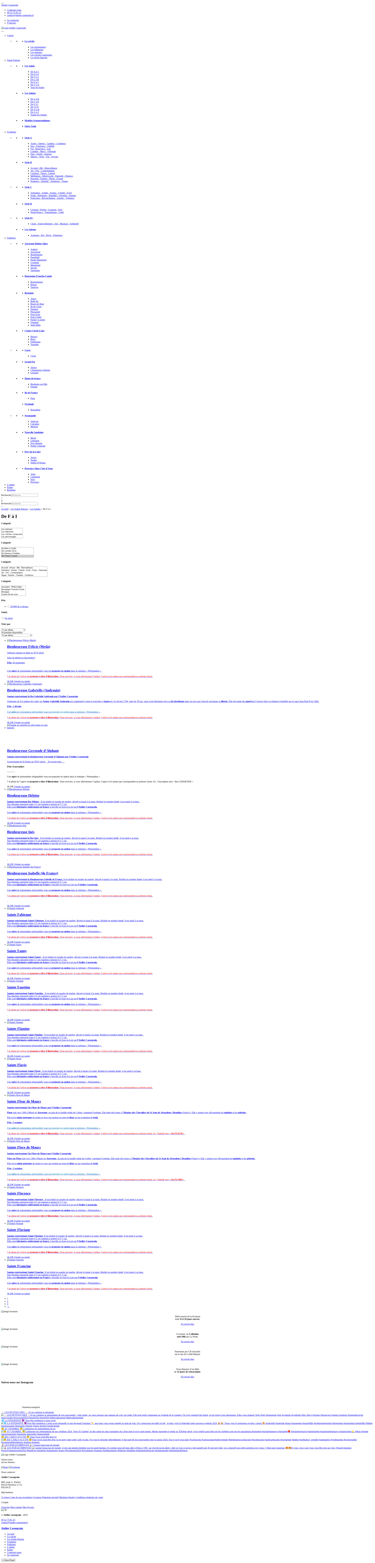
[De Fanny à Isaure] (17, 556)
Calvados (34, 424)
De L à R (34, 79)
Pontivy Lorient (37, 320)
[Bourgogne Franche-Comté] (13, 589)
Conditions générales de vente (89, 1497)
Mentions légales (67, 1497)
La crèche (29, 41)
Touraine (34, 344)
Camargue (35, 477)
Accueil (4, 509)
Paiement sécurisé (50, 1497)
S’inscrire (11, 23)
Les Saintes (30, 93)
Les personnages (38, 47)
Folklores (11, 238)
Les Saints (30, 66)
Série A (28, 138)
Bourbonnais (36, 254)
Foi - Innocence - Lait (40, 149)
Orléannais (35, 342)
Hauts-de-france (33, 378)
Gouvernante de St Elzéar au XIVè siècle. (27, 761)
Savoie (33, 268)
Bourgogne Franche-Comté (38, 276)
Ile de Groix (36, 306)
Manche (34, 426)
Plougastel (35, 312)
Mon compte (16, 1507)
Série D (28, 204)
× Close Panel (8, 1560)
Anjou (33, 457)
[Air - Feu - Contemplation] (24, 573)
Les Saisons (30, 229)
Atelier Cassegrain (9, 5)
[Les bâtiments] (12, 532)
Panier (10, 487)
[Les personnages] (12, 537)
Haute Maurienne (38, 260)
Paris (32, 398)
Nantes (33, 460)
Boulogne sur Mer (38, 384)
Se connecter (13, 20)
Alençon (34, 421)
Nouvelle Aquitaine (34, 432)
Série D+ (29, 218)
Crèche (10, 35)
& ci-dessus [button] (19, 606)
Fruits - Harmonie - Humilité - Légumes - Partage (53, 195)
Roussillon (35, 410)
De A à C (34, 71)
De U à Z (34, 85)
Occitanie (29, 404)
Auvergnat (35, 252)
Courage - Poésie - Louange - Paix (46, 209)
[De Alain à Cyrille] (17, 548)
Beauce (33, 336)
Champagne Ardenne (40, 370)
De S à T (34, 82)
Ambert (34, 249)
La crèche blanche (38, 57)
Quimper (34, 322)
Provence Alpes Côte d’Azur (39, 468)
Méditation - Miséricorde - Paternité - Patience (51, 176)
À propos (5, 1497)
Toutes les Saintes (38, 115)
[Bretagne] (13, 592)
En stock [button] (9, 618)
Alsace (33, 367)
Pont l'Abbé (35, 317)
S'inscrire (5, 1507)
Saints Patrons (13, 60)
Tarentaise (35, 270)
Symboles (11, 132)
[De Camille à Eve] (17, 551)
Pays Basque (36, 443)
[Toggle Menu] (2, 3)
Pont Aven (35, 314)
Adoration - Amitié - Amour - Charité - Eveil (51, 193)
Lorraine (34, 373)
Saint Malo (35, 325)
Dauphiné (35, 257)
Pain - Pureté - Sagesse (41, 154)
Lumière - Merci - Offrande (43, 151)
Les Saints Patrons (19, 509)
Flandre (34, 387)
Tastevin (34, 287)
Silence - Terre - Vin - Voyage (44, 156)
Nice (32, 479)
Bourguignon (36, 282)
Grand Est (30, 362)
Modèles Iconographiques (37, 120)
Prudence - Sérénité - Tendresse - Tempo (49, 181)
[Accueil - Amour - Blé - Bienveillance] (24, 568)
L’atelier (11, 484)
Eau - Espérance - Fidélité (42, 146)
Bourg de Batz (37, 304)
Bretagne (29, 293)
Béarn (33, 438)
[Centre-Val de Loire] (13, 594)
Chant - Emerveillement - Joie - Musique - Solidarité (54, 223)
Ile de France (31, 392)
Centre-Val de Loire (35, 330)
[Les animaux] (12, 529)
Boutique (11, 490)
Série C (28, 187)
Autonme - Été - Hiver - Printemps (46, 235)
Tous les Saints (37, 87)
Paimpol (34, 309)
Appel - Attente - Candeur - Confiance (48, 143)
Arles (32, 474)
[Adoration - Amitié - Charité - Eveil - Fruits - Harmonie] (24, 570)
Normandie (30, 415)
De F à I (34, 104)
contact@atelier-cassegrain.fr (20, 15)
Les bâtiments (36, 49)
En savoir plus (187, 1324)
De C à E (34, 101)
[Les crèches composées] (12, 534)
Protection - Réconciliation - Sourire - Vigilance (52, 198)
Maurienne (35, 265)
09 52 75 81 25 (14, 12)
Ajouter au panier (22, 681)
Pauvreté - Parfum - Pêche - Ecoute (46, 178)
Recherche (6, 495)
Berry (33, 339)
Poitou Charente (37, 446)
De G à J (34, 77)
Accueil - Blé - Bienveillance (43, 168)
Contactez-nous (14, 10)
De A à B (34, 99)
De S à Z (34, 112)
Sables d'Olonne (38, 463)
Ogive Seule (30, 126)
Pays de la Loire (33, 452)
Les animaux (36, 52)
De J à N (34, 107)
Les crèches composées (41, 55)
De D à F (34, 74)
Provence (34, 482)
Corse (27, 350)
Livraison (37, 1497)
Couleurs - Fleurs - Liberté (42, 173)
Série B (28, 162)
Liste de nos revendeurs (21, 1497)
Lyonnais (34, 262)
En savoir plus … (56, 761)
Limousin (34, 440)
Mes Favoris (28, 1507)
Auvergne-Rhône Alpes (36, 243)
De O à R (34, 109)
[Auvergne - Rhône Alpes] (13, 587)
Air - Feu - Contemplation (42, 171)
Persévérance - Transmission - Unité (47, 212)
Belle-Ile (34, 301)
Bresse (33, 284)
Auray (33, 298)
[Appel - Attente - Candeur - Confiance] (24, 575)
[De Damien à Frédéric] (17, 553)
